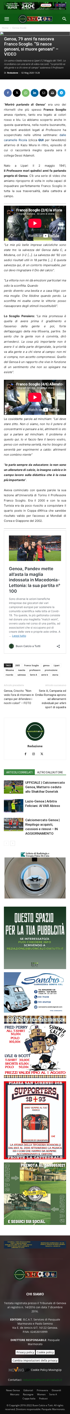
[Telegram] (61, 93)
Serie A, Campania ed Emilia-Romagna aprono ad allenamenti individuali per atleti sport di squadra (50, 699)
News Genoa (13, 1390)
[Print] (52, 93)
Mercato (14, 1394)
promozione (51, 670)
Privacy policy (25, 1352)
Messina (10, 670)
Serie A (33, 674)
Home (5, 27)
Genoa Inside (19, 27)
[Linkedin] (34, 93)
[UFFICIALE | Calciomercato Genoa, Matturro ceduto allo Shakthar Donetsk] (13, 787)
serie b (44, 674)
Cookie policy (45, 1352)
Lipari (57, 665)
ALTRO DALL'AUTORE (50, 772)
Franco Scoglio (31, 665)
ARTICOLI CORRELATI (19, 772)
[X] (17, 93)
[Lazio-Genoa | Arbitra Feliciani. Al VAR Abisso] (13, 806)
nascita (21, 670)
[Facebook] (8, 93)
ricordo (9, 674)
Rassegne (28, 1394)
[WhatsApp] (26, 93)
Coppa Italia (29, 1398)
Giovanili (56, 1390)
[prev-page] (6, 843)
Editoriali (28, 1390)
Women (41, 1394)
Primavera (42, 1390)
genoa (46, 665)
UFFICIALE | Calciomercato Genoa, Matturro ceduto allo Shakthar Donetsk (45, 787)
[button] (6, 19)
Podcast (43, 1398)
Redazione (12, 72)
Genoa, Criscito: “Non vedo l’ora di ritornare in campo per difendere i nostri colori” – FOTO (19, 697)
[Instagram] (35, 754)
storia (55, 674)
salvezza (22, 674)
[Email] (43, 93)
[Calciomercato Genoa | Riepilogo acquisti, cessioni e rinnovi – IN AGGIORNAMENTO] (13, 824)
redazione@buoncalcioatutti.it (42, 1380)
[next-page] (12, 843)
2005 (17, 665)
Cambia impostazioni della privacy (35, 1360)
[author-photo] (35, 740)
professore (34, 670)
